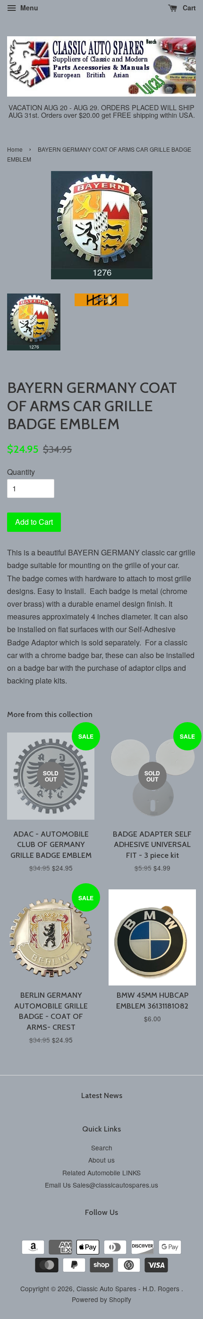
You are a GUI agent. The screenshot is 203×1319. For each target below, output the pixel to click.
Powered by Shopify (101, 1299)
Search (101, 1147)
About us (101, 1159)
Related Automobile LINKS (101, 1172)
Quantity (21, 471)
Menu (28, 7)
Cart (188, 7)
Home (15, 149)
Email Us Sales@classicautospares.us (101, 1184)
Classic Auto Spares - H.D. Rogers (128, 1288)
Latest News (101, 1095)
